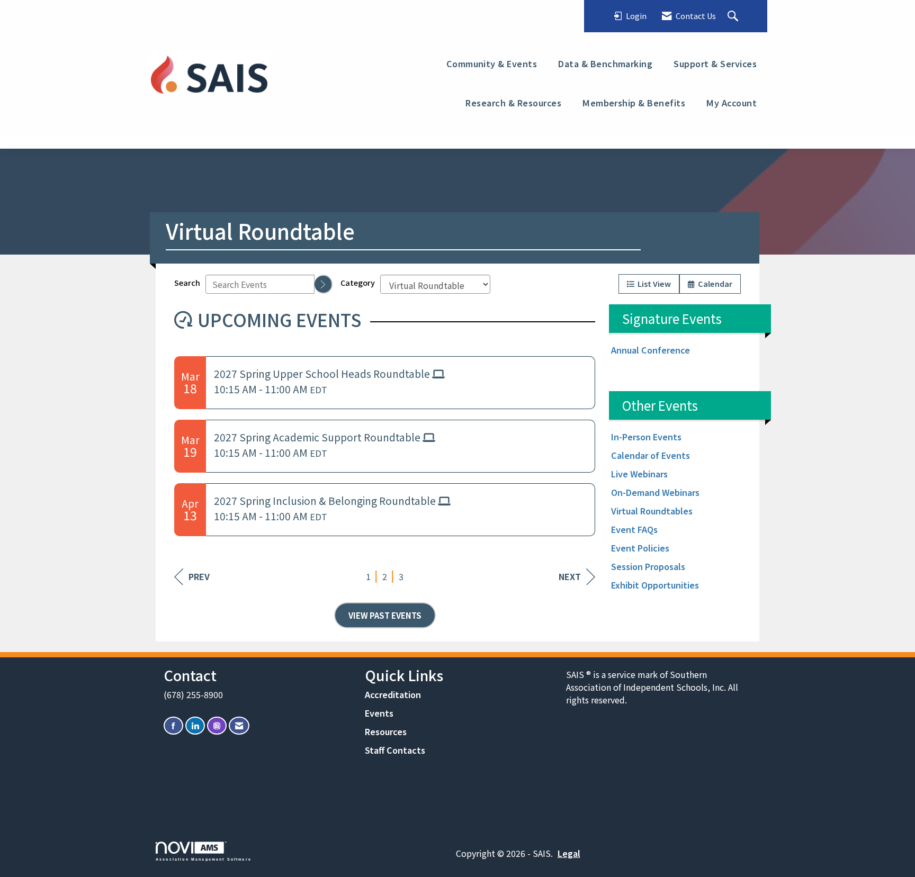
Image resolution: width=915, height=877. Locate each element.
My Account (731, 102)
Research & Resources (513, 102)
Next (570, 576)
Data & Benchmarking (605, 63)
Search (187, 282)
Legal (569, 853)
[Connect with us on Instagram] (217, 726)
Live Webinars (639, 473)
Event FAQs (634, 529)
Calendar (713, 283)
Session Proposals (648, 566)
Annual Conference (650, 349)
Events (379, 713)
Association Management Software (204, 859)
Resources (386, 731)
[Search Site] (734, 16)
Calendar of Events (650, 455)
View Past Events (384, 615)
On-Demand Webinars (655, 492)
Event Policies (640, 547)
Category (357, 282)
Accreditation (393, 694)
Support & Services (715, 63)
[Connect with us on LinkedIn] (195, 726)
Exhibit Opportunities (655, 584)
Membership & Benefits (633, 102)
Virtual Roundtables (652, 510)
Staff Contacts (395, 750)
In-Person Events (646, 436)
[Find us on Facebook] (173, 726)
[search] (324, 284)
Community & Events (491, 63)
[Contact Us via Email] (239, 726)
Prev (199, 576)
